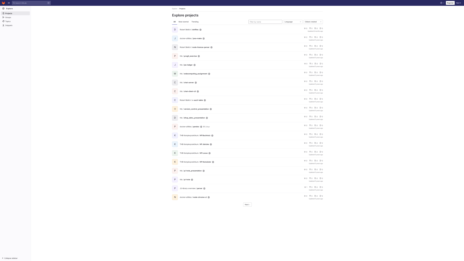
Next (247, 204)
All (175, 22)
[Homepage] (3, 2)
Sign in (458, 3)
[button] (9, 3)
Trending (195, 22)
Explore (174, 9)
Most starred (184, 22)
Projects (182, 9)
